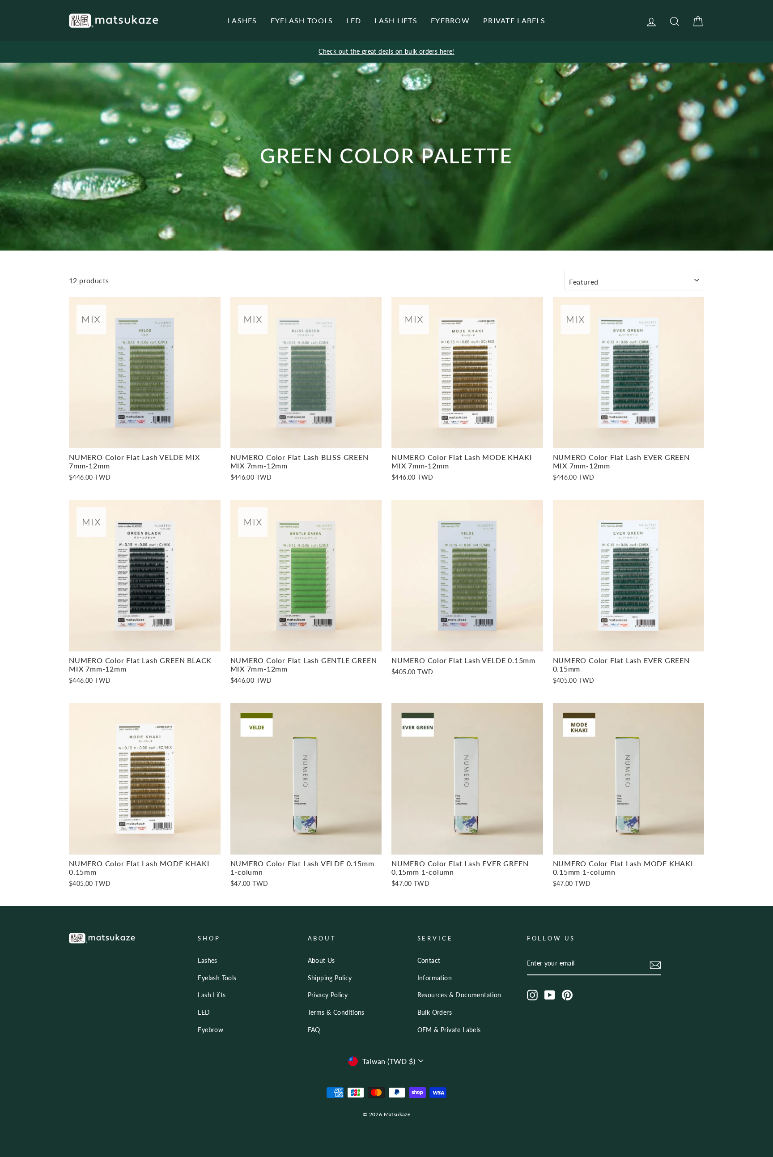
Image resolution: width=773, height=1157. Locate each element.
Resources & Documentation (459, 995)
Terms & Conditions (336, 1012)
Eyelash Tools (217, 978)
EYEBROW (450, 20)
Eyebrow (210, 1030)
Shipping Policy (330, 978)
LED (353, 20)
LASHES (242, 20)
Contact (429, 960)
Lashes (207, 960)
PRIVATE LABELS (514, 20)
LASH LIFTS (395, 20)
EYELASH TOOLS (302, 20)
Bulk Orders (434, 1012)
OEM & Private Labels (449, 1030)
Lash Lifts (211, 995)
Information (434, 978)
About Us (321, 960)
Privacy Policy (328, 995)
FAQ (314, 1030)
